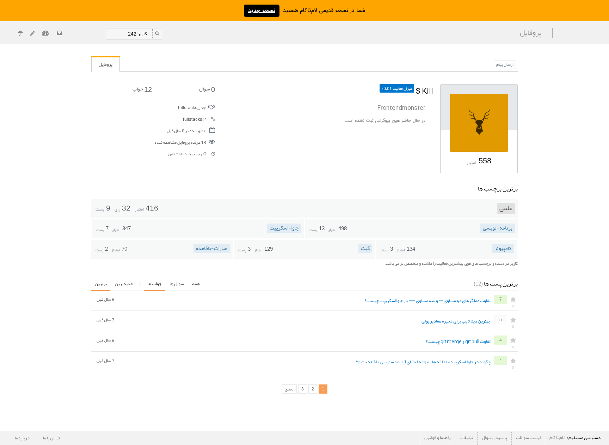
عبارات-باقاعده (211, 248)
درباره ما (22, 438)
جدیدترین (124, 283)
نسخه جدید (261, 10)
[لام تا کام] (58, 34)
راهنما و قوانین (437, 437)
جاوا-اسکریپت (284, 228)
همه (196, 283)
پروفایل (105, 64)
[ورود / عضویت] (45, 34)
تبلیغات (466, 437)
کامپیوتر (503, 248)
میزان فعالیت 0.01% (397, 88)
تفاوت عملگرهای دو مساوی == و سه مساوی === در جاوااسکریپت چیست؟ (428, 301)
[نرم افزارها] (32, 34)
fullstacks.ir (194, 119)
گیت (365, 248)
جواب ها (154, 283)
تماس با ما (51, 438)
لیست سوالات (528, 437)
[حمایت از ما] (20, 34)
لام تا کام (557, 437)
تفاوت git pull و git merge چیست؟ (458, 341)
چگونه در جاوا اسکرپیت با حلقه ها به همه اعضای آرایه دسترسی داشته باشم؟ (423, 362)
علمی (505, 208)
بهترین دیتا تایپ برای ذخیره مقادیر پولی (456, 321)
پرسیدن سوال (494, 437)
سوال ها (177, 283)
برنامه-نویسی (497, 228)
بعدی (289, 389)
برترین (101, 283)
